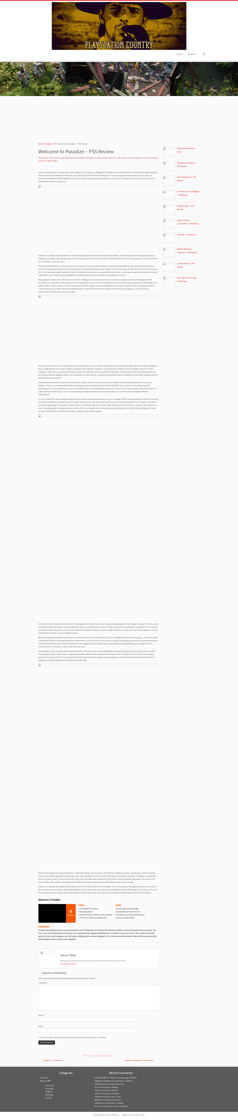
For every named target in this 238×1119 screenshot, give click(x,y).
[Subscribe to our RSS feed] (42, 55)
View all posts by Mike (68, 964)
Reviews (192, 54)
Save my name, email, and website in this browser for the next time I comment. (73, 1037)
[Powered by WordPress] (120, 1114)
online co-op (112, 158)
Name (41, 1015)
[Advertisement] (119, 118)
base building (70, 158)
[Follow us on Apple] (46, 55)
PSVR (46, 1095)
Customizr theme (139, 1115)
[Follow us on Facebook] (39, 55)
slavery (125, 158)
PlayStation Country (104, 1115)
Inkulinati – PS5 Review (51, 1060)
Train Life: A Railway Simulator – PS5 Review (113, 1106)
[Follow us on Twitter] (35, 55)
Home (179, 54)
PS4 (46, 1089)
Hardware (48, 1085)
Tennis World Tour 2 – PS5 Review (122, 1081)
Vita (46, 1098)
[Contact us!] (50, 55)
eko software (80, 158)
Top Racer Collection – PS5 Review (140, 1060)
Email (41, 1026)
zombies (49, 161)
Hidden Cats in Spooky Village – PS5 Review (123, 1078)
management (90, 158)
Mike (55, 161)
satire (119, 158)
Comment (43, 983)
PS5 (55, 144)
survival (146, 158)
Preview (42, 1078)
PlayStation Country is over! (115, 1084)
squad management (135, 158)
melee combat (101, 158)
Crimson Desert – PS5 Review (109, 1087)
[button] (202, 54)
